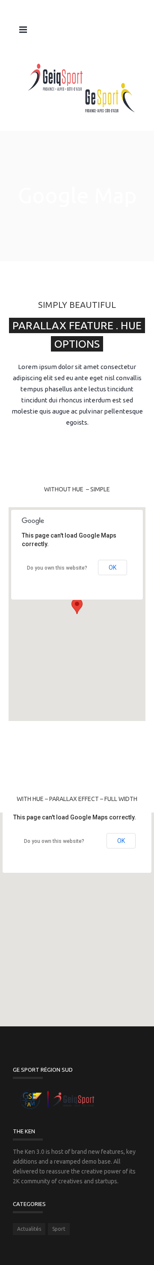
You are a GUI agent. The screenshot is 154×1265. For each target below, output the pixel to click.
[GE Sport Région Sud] (81, 88)
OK (112, 567)
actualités (29, 1229)
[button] (77, 606)
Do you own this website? (57, 568)
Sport (58, 1229)
